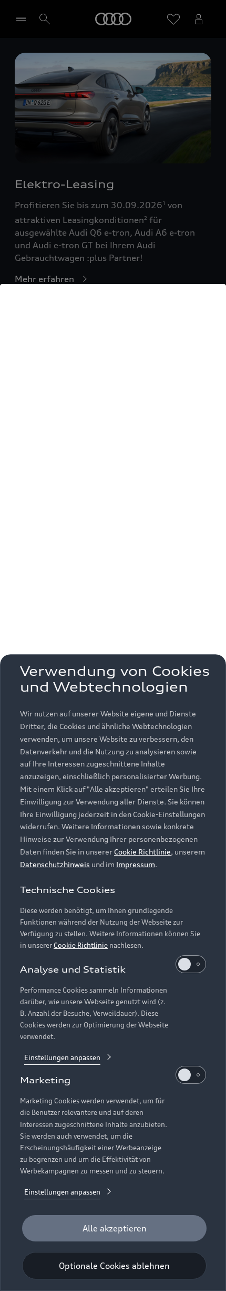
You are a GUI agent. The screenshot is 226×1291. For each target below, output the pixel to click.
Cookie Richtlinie (142, 851)
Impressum (135, 864)
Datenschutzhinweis (55, 864)
